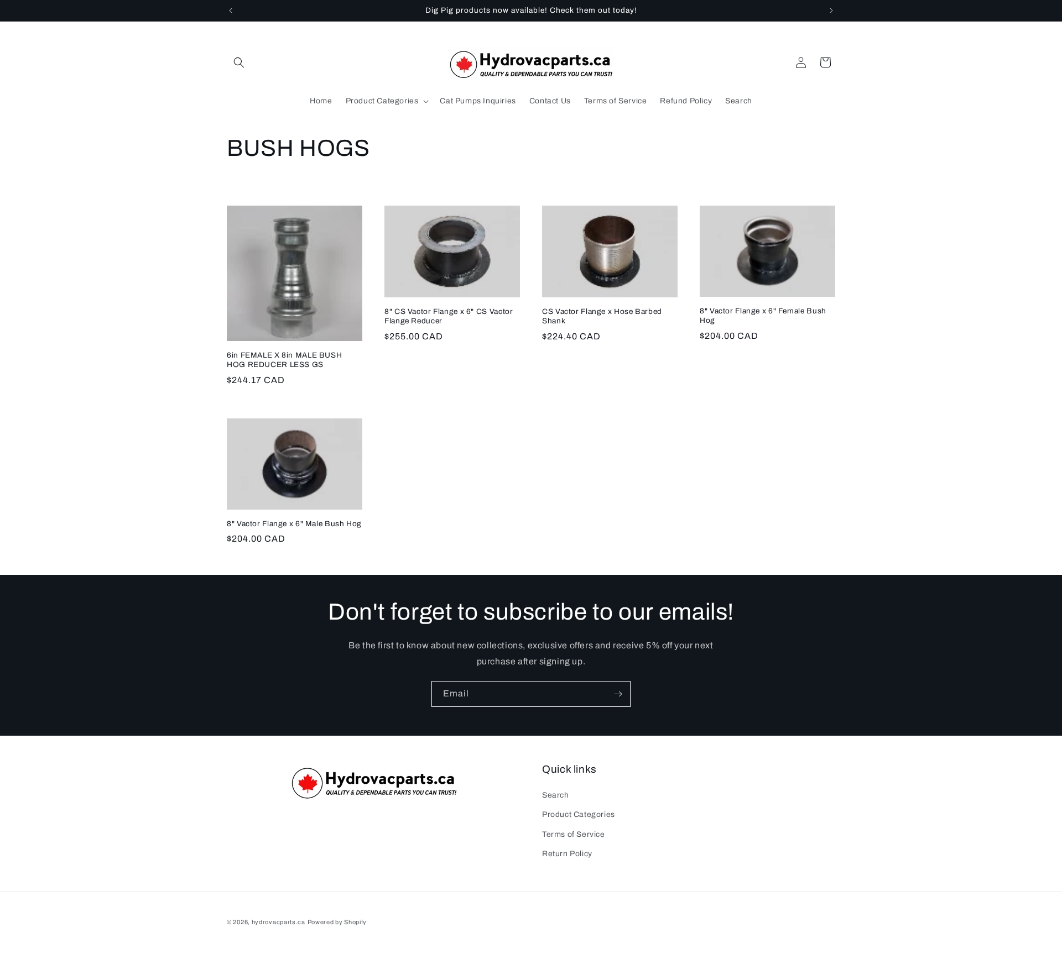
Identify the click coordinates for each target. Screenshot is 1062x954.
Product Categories (578, 814)
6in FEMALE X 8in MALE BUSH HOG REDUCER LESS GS (284, 360)
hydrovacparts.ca (278, 922)
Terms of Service (573, 834)
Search (555, 795)
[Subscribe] (618, 694)
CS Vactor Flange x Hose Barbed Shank (602, 316)
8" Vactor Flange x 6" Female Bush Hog (763, 316)
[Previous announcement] (230, 10)
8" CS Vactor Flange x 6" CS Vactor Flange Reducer (448, 316)
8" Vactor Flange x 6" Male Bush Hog (294, 524)
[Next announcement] (831, 10)
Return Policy (567, 854)
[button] (239, 62)
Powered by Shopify (337, 922)
